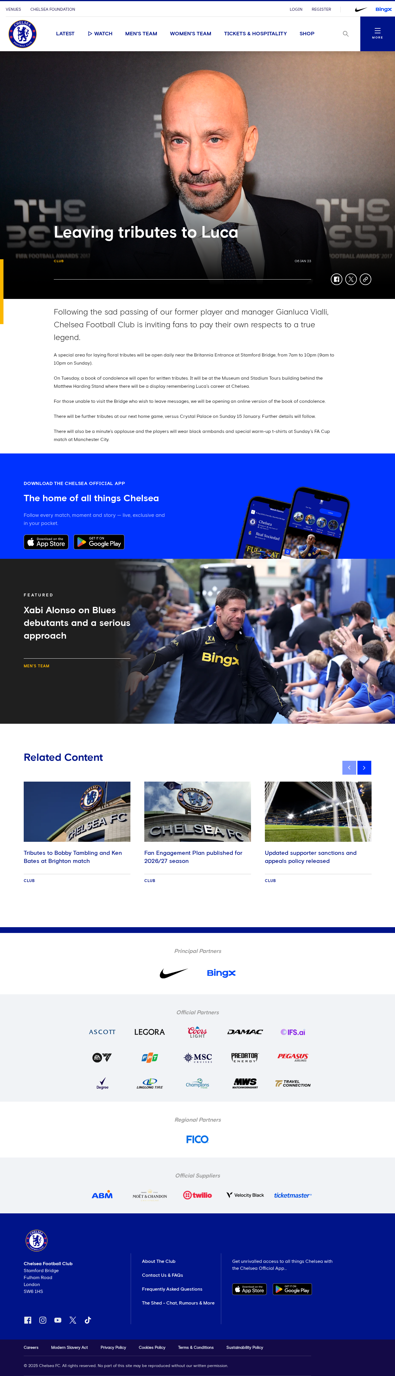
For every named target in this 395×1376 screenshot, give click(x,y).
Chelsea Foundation (52, 10)
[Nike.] (361, 9)
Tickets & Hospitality (255, 33)
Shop (307, 33)
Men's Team (141, 33)
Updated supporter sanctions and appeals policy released (311, 857)
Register (321, 10)
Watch (103, 33)
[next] (364, 768)
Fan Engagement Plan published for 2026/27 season (193, 857)
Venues (13, 10)
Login (296, 10)
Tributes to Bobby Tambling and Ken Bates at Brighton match (73, 857)
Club (59, 261)
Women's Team (190, 33)
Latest (65, 33)
